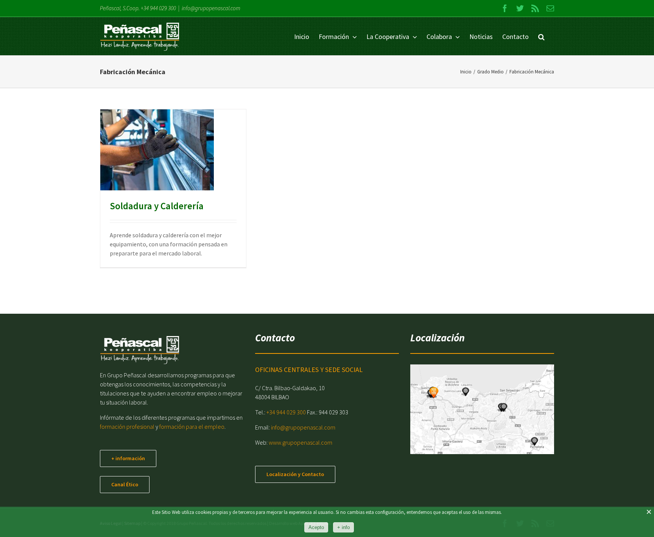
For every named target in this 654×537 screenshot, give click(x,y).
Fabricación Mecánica (143, 165)
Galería (166, 138)
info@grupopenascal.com (211, 8)
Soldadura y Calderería (148, 138)
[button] (541, 36)
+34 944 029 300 (158, 8)
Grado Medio (179, 165)
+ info (343, 527)
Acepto (316, 527)
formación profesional (127, 426)
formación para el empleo (191, 426)
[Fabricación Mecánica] (157, 149)
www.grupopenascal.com (300, 442)
